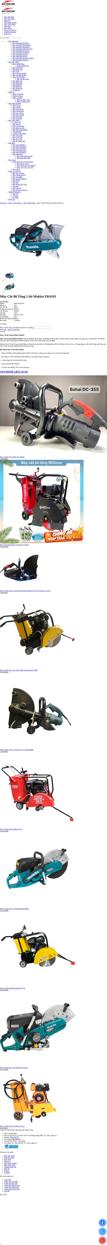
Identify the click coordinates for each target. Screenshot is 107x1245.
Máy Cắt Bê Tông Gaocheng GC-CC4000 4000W (17, 750)
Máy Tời (15, 194)
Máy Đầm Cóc (17, 81)
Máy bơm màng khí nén (24, 156)
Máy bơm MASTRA (19, 150)
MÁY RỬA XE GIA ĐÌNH (26, 165)
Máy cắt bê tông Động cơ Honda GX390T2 (14, 545)
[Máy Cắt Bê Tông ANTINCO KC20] (31, 1124)
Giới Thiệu (7, 1180)
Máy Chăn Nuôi (18, 109)
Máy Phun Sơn (17, 88)
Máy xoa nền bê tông (20, 75)
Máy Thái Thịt (17, 137)
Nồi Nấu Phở (17, 132)
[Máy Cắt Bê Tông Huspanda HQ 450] (37, 986)
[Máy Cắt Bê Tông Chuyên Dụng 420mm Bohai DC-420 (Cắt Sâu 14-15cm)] (21, 589)
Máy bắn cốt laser (18, 173)
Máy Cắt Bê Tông (19, 64)
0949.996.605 (16, 1139)
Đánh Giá (7, 34)
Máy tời (6, 1169)
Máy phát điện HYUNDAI (22, 45)
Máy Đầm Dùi (17, 85)
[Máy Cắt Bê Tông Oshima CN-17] (37, 827)
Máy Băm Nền (17, 83)
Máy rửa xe (8, 28)
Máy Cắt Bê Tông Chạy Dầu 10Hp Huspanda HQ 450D (19, 670)
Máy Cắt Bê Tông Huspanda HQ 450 (12, 988)
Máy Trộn (16, 71)
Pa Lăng (15, 196)
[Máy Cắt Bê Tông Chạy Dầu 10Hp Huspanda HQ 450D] (37, 668)
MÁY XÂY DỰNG (15, 203)
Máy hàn (15, 182)
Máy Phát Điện (9, 17)
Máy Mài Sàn (17, 86)
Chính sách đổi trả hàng (12, 1185)
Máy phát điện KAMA (20, 54)
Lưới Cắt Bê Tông (23, 66)
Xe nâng (7, 1173)
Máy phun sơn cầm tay (20, 190)
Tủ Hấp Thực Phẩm (19, 133)
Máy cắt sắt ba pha (23, 79)
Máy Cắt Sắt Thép (19, 77)
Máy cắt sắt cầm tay (19, 175)
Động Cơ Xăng (18, 96)
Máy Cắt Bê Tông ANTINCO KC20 (12, 1126)
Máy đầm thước (18, 68)
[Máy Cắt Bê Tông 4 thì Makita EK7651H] (37, 1066)
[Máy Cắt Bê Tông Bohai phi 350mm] (53, 455)
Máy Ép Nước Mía (19, 141)
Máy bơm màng (18, 154)
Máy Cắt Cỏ (17, 105)
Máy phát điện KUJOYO (21, 51)
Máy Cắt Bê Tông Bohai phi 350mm (12, 457)
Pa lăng (6, 1171)
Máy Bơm (7, 26)
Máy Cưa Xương (18, 126)
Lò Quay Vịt (17, 122)
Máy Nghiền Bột (18, 111)
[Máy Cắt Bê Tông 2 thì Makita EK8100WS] (37, 907)
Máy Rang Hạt (17, 117)
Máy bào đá (16, 124)
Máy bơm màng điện (23, 158)
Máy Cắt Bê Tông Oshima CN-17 (11, 829)
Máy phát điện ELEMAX (21, 53)
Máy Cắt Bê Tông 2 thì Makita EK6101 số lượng (16, 327)
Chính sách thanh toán (11, 1187)
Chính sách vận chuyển (12, 1189)
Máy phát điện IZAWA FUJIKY (23, 58)
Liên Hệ (7, 1191)
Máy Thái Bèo (17, 118)
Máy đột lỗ (16, 181)
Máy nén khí (17, 188)
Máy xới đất (16, 107)
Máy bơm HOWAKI (19, 147)
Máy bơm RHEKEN (19, 152)
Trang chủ (3, 203)
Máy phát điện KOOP (20, 56)
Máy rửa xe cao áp (23, 164)
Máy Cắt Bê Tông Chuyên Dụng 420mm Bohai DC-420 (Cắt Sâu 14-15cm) (25, 591)
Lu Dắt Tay (16, 90)
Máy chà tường (18, 177)
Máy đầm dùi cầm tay (20, 179)
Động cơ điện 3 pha (23, 101)
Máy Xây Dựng (9, 19)
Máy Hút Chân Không (20, 130)
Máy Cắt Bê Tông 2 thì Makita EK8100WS (14, 909)
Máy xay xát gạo (18, 113)
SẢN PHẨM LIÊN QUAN (14, 371)
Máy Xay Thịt (17, 139)
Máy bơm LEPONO (19, 149)
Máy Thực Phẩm (9, 24)
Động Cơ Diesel (18, 94)
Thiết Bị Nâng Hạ (10, 32)
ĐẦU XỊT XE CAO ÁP (25, 167)
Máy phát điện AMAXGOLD (22, 49)
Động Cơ (7, 21)
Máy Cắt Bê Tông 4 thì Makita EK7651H (14, 1068)
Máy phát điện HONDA (21, 43)
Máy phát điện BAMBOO (21, 47)
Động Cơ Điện (17, 98)
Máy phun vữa (17, 69)
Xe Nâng (16, 197)
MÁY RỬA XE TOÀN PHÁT (23, 162)
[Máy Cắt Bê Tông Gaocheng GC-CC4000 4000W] (37, 748)
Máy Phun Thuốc (18, 115)
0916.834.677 (14, 1137)
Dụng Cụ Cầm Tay (10, 30)
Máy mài (15, 186)
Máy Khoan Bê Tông (20, 184)
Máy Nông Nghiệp (10, 23)
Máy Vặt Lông (17, 135)
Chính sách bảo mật (10, 1183)
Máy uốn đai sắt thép (19, 73)
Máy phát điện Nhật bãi (20, 60)
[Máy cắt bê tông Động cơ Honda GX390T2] (42, 543)
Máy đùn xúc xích (19, 128)
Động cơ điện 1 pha (23, 100)
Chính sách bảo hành (11, 1182)
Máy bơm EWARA (19, 145)
